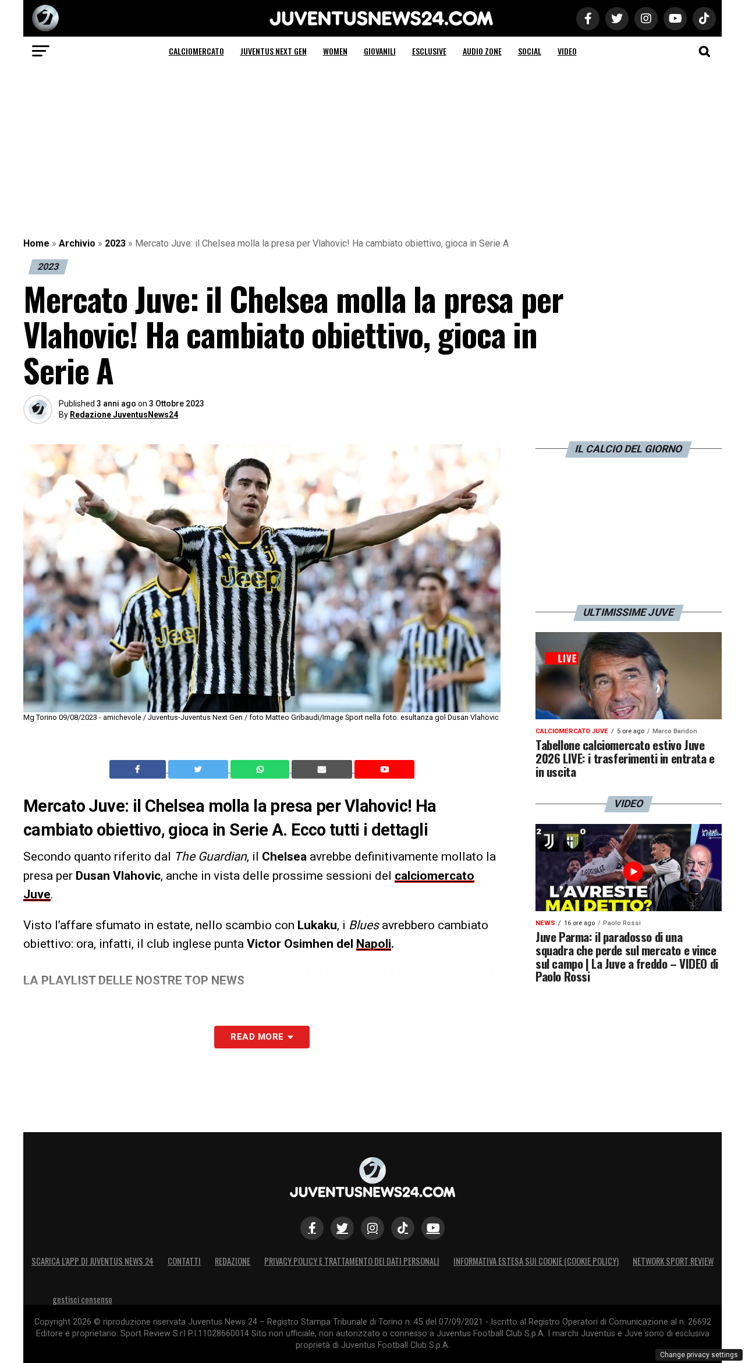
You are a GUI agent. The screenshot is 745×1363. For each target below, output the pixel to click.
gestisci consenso (82, 1299)
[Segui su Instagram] (372, 1228)
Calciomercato (196, 51)
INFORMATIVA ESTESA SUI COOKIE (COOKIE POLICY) (536, 1261)
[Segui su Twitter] (342, 1228)
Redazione (232, 1261)
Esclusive (429, 51)
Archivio (77, 243)
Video (567, 51)
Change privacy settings (699, 1355)
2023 (115, 243)
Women (335, 51)
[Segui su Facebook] (312, 1228)
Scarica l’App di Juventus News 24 (92, 1261)
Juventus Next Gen (273, 51)
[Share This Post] (261, 769)
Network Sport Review (673, 1261)
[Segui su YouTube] (433, 1228)
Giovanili (380, 51)
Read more (256, 1037)
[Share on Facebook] (139, 769)
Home (36, 243)
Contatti (184, 1261)
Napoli (373, 944)
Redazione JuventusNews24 (124, 414)
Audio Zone (482, 51)
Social (529, 51)
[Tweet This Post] (199, 769)
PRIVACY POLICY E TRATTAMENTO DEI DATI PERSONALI (351, 1261)
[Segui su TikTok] (402, 1228)
